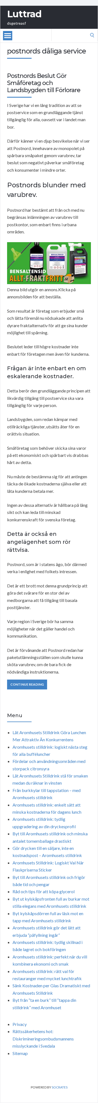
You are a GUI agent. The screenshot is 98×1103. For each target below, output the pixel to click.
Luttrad (24, 14)
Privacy (20, 1024)
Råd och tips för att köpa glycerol (44, 891)
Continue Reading (27, 684)
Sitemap (20, 1053)
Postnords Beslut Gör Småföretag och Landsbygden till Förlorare (43, 83)
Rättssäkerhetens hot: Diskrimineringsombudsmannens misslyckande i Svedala (43, 1038)
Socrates (60, 1087)
